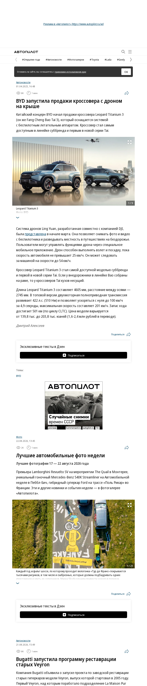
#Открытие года (31, 59)
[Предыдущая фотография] (16, 171)
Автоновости (23, 82)
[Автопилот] (26, 51)
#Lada (108, 59)
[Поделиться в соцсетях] (126, 93)
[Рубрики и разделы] (130, 52)
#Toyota (94, 59)
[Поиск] (123, 52)
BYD (18, 376)
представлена (35, 234)
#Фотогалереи (75, 59)
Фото (19, 437)
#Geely (121, 59)
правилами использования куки (70, 71)
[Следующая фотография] (131, 171)
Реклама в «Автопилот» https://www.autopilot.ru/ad (73, 24)
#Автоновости (54, 59)
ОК (126, 72)
